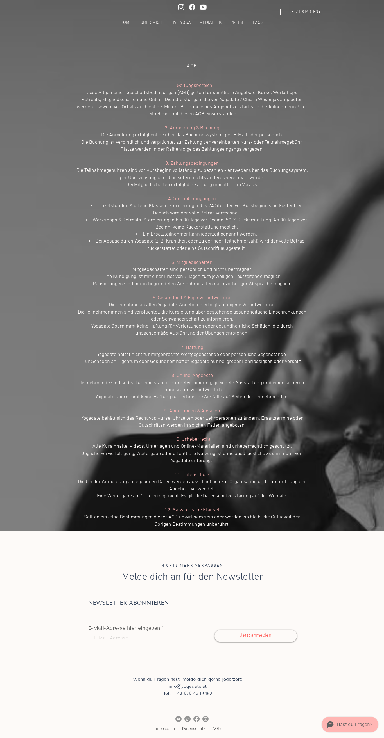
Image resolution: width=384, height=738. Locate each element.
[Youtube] (203, 7)
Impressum (164, 728)
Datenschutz (193, 728)
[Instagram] (181, 7)
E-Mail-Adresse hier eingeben (124, 627)
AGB (216, 728)
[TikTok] (187, 719)
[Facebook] (192, 7)
